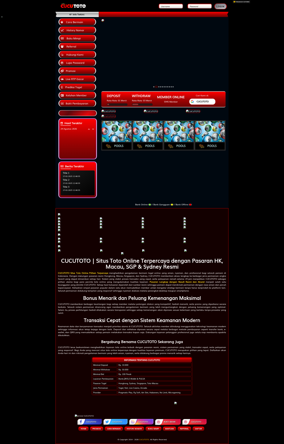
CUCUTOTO (91, 421)
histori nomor (134, 428)
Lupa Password (74, 62)
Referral (70, 46)
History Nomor (74, 30)
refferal (184, 428)
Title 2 (66, 179)
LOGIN (221, 6)
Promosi (70, 71)
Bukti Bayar (169, 421)
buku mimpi (153, 428)
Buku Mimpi (73, 38)
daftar (198, 428)
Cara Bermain (73, 22)
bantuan (169, 428)
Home (83, 428)
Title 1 (66, 172)
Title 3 (66, 186)
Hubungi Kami (74, 54)
